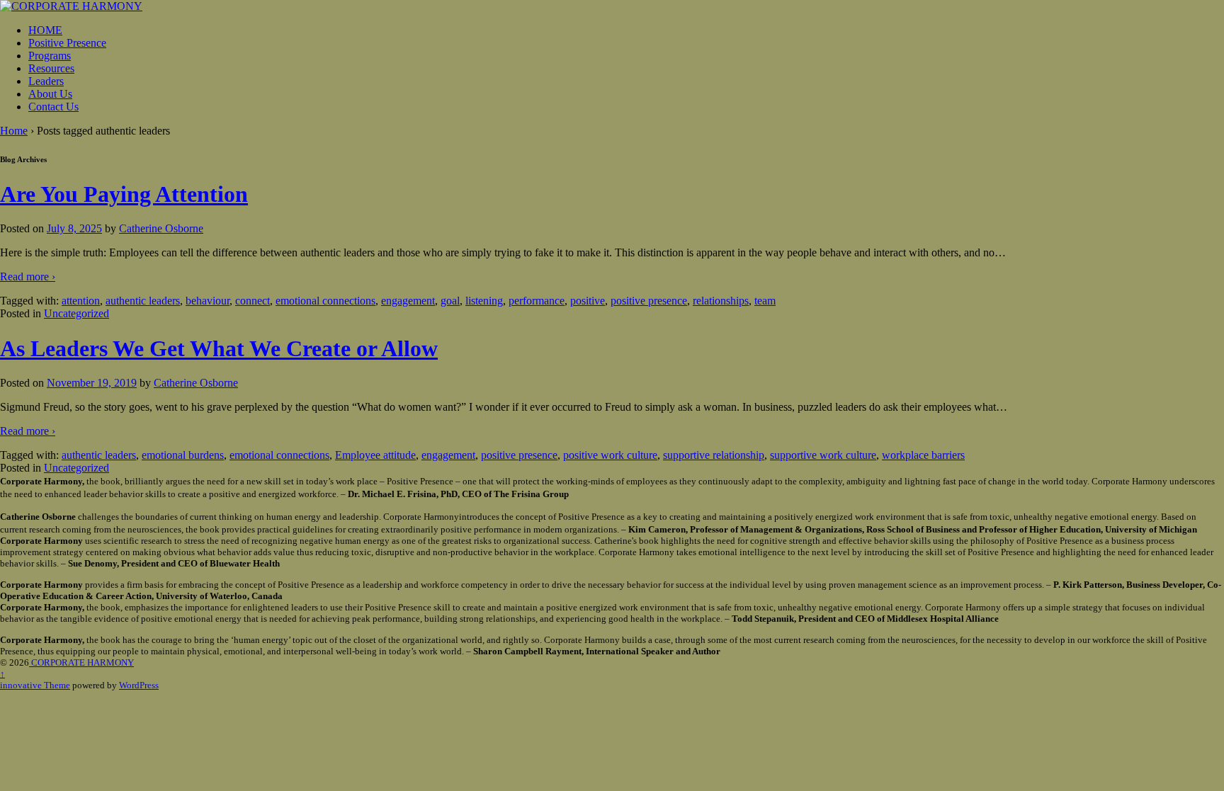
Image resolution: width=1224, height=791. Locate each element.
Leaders (46, 81)
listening (484, 301)
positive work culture (610, 455)
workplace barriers (923, 455)
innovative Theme (35, 685)
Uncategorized (76, 313)
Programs (49, 56)
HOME (45, 30)
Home (14, 131)
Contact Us (53, 107)
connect (252, 301)
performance (537, 301)
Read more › (27, 277)
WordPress (139, 685)
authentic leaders (143, 301)
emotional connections (325, 301)
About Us (50, 94)
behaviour (208, 301)
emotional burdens (183, 455)
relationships (721, 301)
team (765, 301)
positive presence (649, 301)
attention (81, 301)
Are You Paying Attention (124, 194)
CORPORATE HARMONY (81, 662)
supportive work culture (823, 455)
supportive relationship (713, 455)
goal (450, 301)
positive (587, 301)
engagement (408, 301)
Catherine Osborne (161, 228)
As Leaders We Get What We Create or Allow (219, 348)
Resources (51, 68)
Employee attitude (375, 455)
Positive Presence (67, 43)
